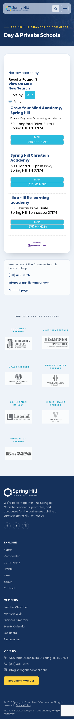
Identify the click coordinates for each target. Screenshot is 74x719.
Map (37, 137)
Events (8, 569)
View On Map (20, 83)
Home (8, 550)
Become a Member (21, 680)
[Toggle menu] (64, 8)
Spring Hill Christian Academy (29, 158)
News (7, 575)
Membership (12, 556)
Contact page (18, 290)
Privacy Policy (23, 705)
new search (19, 88)
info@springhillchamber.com (29, 282)
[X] (16, 525)
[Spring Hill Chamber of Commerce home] (17, 8)
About (8, 582)
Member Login (13, 614)
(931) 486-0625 (19, 275)
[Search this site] (55, 8)
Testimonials (12, 639)
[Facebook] (7, 525)
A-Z (30, 95)
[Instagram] (25, 525)
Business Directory (16, 620)
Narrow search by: (24, 72)
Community (12, 562)
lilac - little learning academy (29, 200)
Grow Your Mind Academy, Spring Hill (36, 110)
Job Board (10, 633)
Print (17, 101)
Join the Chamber (16, 607)
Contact (9, 588)
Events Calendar (14, 626)
